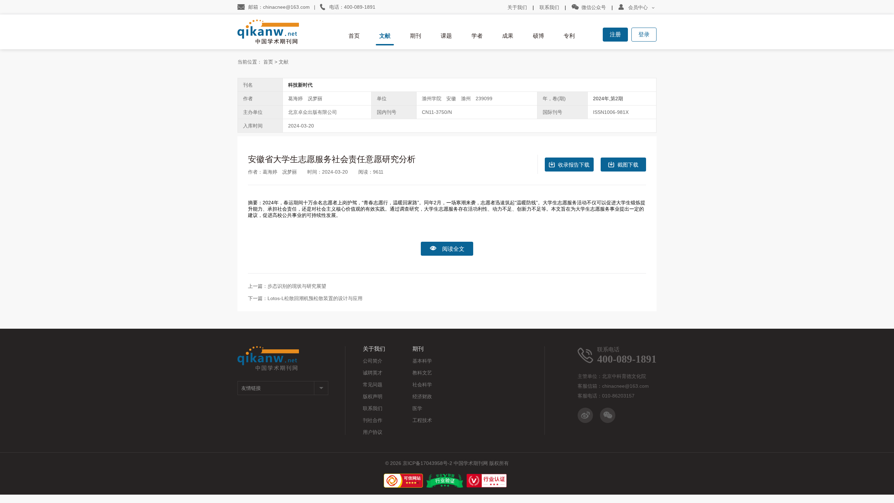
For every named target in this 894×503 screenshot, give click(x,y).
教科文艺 (422, 373)
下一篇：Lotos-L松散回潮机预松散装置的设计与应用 (305, 298)
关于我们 (517, 7)
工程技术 (422, 420)
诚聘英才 (372, 373)
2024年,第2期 (608, 98)
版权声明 (372, 396)
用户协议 (372, 432)
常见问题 (372, 384)
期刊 (415, 36)
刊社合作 (372, 420)
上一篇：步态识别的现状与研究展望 (287, 286)
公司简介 (372, 361)
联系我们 (549, 7)
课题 (446, 36)
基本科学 (422, 361)
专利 (569, 36)
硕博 (538, 36)
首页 (354, 36)
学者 (477, 36)
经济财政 (422, 396)
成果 (507, 36)
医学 (417, 408)
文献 (384, 36)
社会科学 (422, 384)
